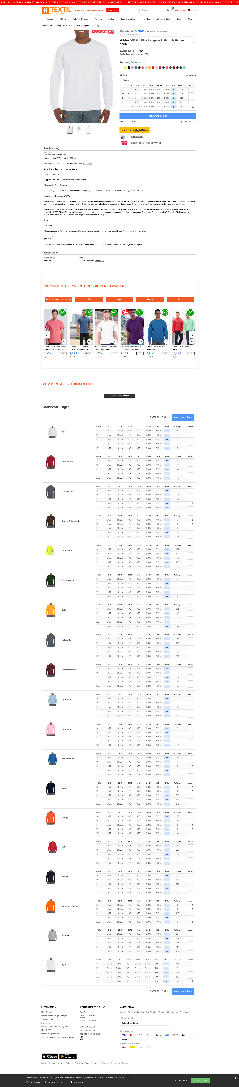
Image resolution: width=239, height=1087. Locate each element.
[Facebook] (181, 122)
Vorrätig (126, 80)
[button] (168, 10)
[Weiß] (122, 67)
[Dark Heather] (170, 67)
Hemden (146, 19)
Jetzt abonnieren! (130, 1023)
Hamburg (52, 1063)
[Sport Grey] (132, 67)
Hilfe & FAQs (46, 1030)
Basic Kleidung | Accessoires (58, 299)
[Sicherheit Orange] (167, 67)
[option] (80, 76)
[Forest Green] (180, 67)
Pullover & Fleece (80, 19)
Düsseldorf (115, 1063)
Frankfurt (79, 1063)
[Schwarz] (129, 67)
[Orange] (142, 67)
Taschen (98, 19)
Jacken (111, 19)
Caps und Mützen (128, 19)
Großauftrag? (136, 136)
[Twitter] (186, 122)
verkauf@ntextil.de (88, 1020)
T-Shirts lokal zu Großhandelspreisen (57, 1037)
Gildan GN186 (49, 152)
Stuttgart (105, 1063)
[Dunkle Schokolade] (177, 67)
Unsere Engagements (50, 1034)
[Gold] (149, 67)
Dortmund (96, 1063)
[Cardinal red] (160, 67)
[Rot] (153, 67)
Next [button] (82, 79)
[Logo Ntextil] (57, 10)
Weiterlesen (126, 1078)
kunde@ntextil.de (87, 1015)
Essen (87, 1063)
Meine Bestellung (95, 10)
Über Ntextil (46, 1012)
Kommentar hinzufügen (120, 396)
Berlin (43, 1063)
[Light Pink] (156, 67)
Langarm (119, 299)
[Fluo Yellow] (125, 67)
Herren (150, 299)
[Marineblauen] (163, 67)
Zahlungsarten (47, 1019)
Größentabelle (189, 75)
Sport (179, 19)
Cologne (69, 1063)
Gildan (124, 40)
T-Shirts (63, 19)
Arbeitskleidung (163, 19)
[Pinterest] (190, 122)
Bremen (125, 1063)
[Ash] (146, 67)
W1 (141, 51)
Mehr (190, 19)
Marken (50, 19)
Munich (61, 1063)
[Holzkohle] (135, 67)
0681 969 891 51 (87, 1027)
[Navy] (139, 67)
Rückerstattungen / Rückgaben (54, 1026)
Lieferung (79, 10)
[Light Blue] (184, 67)
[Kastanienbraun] (173, 67)
